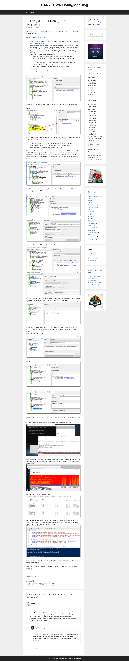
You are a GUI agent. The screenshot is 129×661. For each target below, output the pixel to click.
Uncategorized (92, 232)
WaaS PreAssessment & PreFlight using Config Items (41, 583)
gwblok (97, 24)
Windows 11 (91, 239)
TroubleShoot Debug (33, 581)
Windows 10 (91, 237)
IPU (35, 580)
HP (89, 214)
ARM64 (90, 200)
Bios (89, 202)
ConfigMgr (30, 580)
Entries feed (91, 256)
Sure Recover (92, 230)
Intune (90, 216)
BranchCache (92, 205)
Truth (26, 12)
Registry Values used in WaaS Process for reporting (41, 584)
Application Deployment (95, 196)
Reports (90, 225)
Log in (90, 253)
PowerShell (91, 223)
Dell (89, 209)
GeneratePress (77, 658)
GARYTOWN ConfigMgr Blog (64, 5)
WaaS (32, 12)
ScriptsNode (91, 228)
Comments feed (93, 258)
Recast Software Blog (94, 22)
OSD (37, 580)
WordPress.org (92, 260)
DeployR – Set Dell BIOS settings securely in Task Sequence (95, 278)
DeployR (90, 212)
